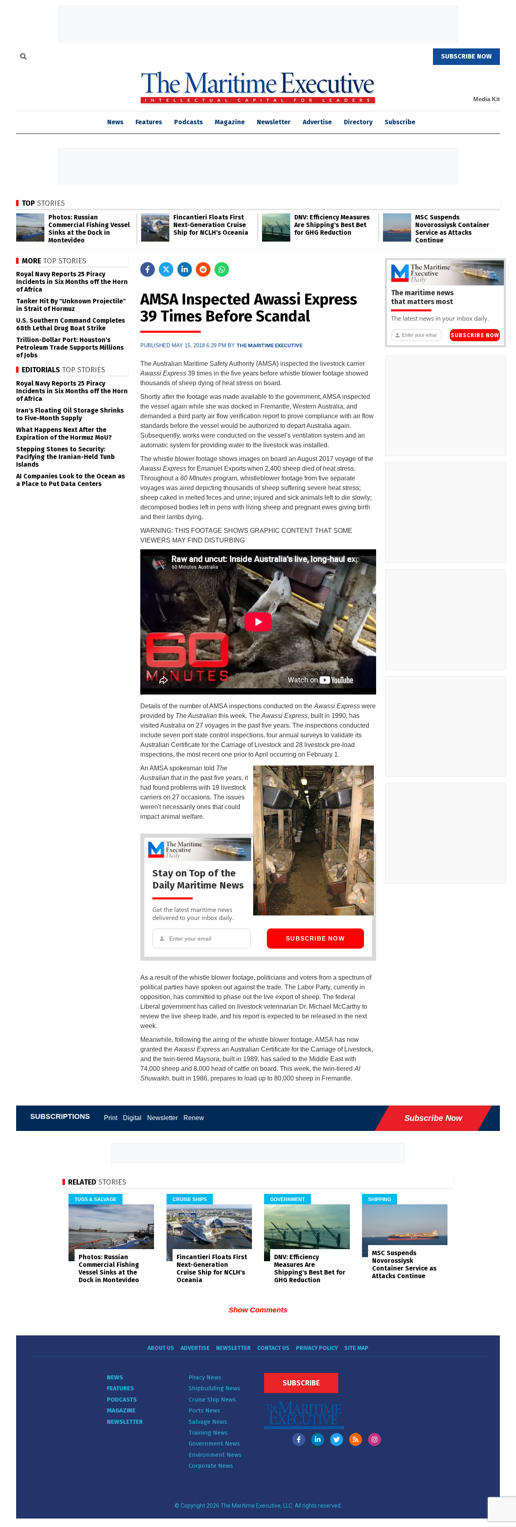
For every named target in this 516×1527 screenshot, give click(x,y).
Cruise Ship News (212, 1399)
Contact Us (273, 1348)
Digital (132, 1117)
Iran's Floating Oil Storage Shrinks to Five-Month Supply (70, 414)
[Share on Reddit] (203, 269)
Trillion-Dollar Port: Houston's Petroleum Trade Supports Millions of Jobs (70, 347)
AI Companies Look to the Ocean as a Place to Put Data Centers (70, 480)
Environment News (215, 1454)
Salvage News (208, 1421)
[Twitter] (336, 1439)
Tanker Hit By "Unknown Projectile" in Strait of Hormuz (71, 305)
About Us (161, 1348)
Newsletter (274, 122)
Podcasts (188, 122)
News (115, 1377)
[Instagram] (374, 1439)
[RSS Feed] (355, 1439)
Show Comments (258, 1310)
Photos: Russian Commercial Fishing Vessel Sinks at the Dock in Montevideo (89, 228)
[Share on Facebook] (147, 269)
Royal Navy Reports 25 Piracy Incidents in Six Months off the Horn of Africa (72, 281)
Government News (214, 1443)
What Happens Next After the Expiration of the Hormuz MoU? (64, 433)
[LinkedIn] (317, 1439)
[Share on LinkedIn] (184, 269)
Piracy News (205, 1377)
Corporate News (211, 1465)
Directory (358, 122)
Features (148, 122)
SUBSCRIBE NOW (466, 56)
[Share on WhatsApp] (221, 269)
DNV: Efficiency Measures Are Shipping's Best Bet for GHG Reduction (332, 224)
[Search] (23, 57)
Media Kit (486, 99)
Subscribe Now (315, 938)
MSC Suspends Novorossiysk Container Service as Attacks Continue (452, 228)
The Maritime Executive (269, 345)
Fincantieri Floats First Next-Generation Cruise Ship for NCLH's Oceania (210, 224)
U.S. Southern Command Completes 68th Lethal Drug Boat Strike (70, 324)
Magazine (230, 122)
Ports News (204, 1410)
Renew (193, 1117)
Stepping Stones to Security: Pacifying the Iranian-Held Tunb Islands (65, 456)
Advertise (317, 122)
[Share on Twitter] (166, 269)
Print (110, 1117)
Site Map (356, 1348)
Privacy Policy (317, 1348)
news (115, 122)
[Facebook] (298, 1439)
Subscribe (400, 122)
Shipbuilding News (214, 1388)
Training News (208, 1432)
